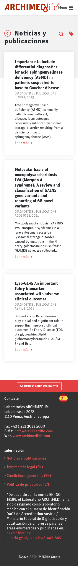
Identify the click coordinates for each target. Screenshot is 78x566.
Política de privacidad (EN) (28, 485)
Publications (46, 93)
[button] (66, 399)
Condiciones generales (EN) (29, 476)
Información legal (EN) (25, 467)
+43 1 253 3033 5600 (28, 426)
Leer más (22, 143)
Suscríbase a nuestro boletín (39, 386)
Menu (63, 8)
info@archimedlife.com (34, 431)
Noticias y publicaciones (26, 458)
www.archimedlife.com (31, 436)
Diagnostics (24, 93)
